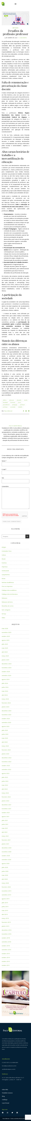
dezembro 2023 (6, 711)
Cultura (4, 555)
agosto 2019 (5, 899)
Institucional (5, 570)
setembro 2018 (6, 942)
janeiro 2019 (5, 926)
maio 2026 (5, 628)
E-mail (4, 469)
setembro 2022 (6, 769)
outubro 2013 (6, 961)
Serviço (4, 614)
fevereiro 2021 (6, 840)
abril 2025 (5, 652)
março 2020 (5, 883)
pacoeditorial (6, 404)
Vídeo (3, 617)
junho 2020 (5, 871)
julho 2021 (5, 820)
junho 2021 (5, 824)
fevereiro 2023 (6, 750)
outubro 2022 (6, 765)
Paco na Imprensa (7, 586)
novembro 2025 (6, 632)
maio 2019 (5, 910)
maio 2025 (5, 648)
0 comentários (22, 37)
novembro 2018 (6, 934)
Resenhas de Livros (7, 606)
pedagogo (14, 404)
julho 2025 (5, 644)
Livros (19, 402)
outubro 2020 (6, 855)
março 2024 (5, 699)
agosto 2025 (5, 640)
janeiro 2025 (5, 660)
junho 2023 (5, 734)
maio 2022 (5, 785)
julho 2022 (5, 777)
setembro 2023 (6, 722)
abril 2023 (5, 742)
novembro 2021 (6, 808)
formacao (12, 402)
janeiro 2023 (5, 754)
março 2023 (5, 746)
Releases (4, 598)
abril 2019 (5, 914)
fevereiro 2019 (6, 922)
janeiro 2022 (5, 801)
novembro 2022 (6, 761)
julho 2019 (5, 902)
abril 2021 (5, 832)
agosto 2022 (5, 773)
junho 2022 (5, 781)
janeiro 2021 (5, 844)
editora (4, 400)
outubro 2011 (6, 965)
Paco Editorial (8, 411)
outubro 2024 (6, 671)
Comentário (5, 486)
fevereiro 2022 (6, 797)
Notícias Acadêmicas (8, 582)
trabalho (20, 407)
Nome (4, 461)
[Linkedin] (17, 1112)
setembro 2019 (6, 895)
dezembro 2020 (6, 848)
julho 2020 (5, 867)
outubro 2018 (6, 938)
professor (22, 404)
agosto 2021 (5, 816)
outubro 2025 (6, 636)
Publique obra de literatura (10, 594)
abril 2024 (5, 695)
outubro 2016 (6, 946)
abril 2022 (5, 789)
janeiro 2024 (5, 707)
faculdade (5, 402)
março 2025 (5, 656)
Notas (3, 578)
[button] (15, 3)
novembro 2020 (6, 852)
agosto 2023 (5, 726)
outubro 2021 (6, 812)
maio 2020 (5, 875)
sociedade (12, 407)
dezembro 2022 (6, 758)
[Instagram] (7, 1112)
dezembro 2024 (6, 664)
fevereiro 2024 (6, 703)
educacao (11, 400)
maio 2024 (5, 691)
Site (3, 478)
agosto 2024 (5, 679)
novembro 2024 (6, 667)
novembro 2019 (6, 891)
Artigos (15, 28)
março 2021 (5, 836)
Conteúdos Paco (6, 551)
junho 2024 (5, 687)
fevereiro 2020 (6, 887)
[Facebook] (2, 1112)
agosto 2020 (5, 863)
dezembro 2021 (6, 805)
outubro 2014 (6, 957)
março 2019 (5, 918)
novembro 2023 (6, 714)
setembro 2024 (6, 675)
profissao (5, 407)
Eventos (4, 563)
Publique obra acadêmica (9, 590)
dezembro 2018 (6, 930)
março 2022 (5, 793)
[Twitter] (12, 1112)
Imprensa (4, 567)
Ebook (3, 559)
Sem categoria (6, 610)
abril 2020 (5, 879)
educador (19, 400)
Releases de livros (7, 602)
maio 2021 (5, 828)
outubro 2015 (6, 953)
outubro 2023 (6, 718)
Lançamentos (6, 574)
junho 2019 (5, 906)
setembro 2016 (6, 949)
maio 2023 (5, 738)
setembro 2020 (6, 859)
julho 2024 (5, 683)
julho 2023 (5, 730)
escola (25, 400)
